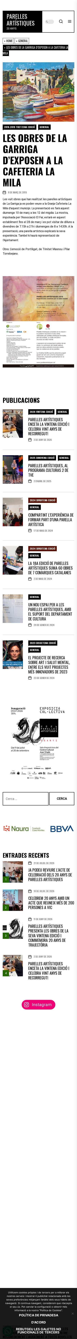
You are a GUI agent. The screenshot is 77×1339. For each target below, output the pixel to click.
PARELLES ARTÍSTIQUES (21, 20)
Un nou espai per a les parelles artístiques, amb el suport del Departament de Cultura (50, 612)
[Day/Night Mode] (49, 21)
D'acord (38, 1322)
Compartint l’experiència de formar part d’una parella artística (51, 519)
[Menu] (70, 21)
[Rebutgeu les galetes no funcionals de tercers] (72, 1313)
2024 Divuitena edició (42, 500)
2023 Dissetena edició (43, 643)
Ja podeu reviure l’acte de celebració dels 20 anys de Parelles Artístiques (50, 874)
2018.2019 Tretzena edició (19, 127)
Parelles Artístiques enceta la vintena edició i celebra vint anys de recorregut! (48, 426)
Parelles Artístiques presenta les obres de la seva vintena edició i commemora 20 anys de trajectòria (48, 935)
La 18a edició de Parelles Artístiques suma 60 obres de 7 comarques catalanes (50, 567)
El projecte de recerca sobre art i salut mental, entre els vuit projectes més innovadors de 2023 (49, 664)
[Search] (61, 21)
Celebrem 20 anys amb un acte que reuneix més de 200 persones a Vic (51, 902)
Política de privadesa (38, 1315)
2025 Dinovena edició (42, 458)
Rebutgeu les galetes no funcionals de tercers (38, 1330)
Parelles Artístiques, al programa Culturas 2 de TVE (48, 470)
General (44, 127)
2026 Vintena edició (41, 412)
